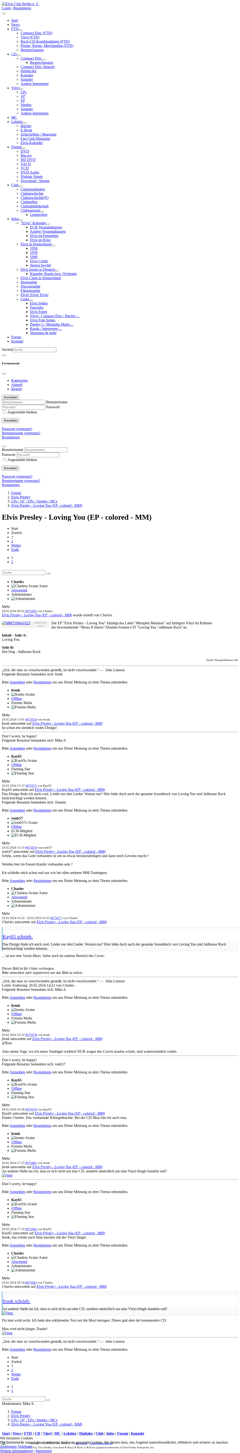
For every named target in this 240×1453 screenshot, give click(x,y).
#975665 (31, 611)
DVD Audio (30, 172)
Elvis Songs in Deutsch (38, 269)
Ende (15, 550)
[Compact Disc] (43, 59)
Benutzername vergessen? (21, 433)
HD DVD (28, 160)
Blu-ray (26, 155)
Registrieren (22, 8)
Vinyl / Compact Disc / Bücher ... (54, 316)
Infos (15, 219)
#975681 (31, 1163)
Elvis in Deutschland (36, 244)
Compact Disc (31, 58)
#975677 (56, 918)
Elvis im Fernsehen (44, 236)
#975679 (31, 1109)
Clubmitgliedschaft (35, 206)
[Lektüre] (24, 123)
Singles (26, 105)
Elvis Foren (38, 312)
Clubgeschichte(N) (35, 198)
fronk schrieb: (16, 1301)
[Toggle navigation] (4, 355)
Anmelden (10, 420)
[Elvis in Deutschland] (53, 245)
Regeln (16, 389)
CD (14, 54)
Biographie (29, 282)
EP (23, 101)
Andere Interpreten (35, 84)
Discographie (30, 286)
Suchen (7, 349)
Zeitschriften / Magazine (38, 134)
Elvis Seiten (39, 303)
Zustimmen (8, 1447)
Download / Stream (35, 181)
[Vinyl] (21, 89)
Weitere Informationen (16, 1451)
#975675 (31, 785)
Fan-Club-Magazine (35, 139)
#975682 (31, 1229)
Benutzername (57, 402)
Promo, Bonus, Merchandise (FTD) (47, 46)
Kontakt (17, 341)
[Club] (20, 186)
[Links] (31, 300)
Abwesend (19, 590)
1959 (34, 253)
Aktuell (16, 385)
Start (14, 20)
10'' (23, 96)
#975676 (31, 847)
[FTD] (20, 30)
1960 (34, 257)
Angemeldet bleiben (22, 412)
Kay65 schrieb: (18, 936)
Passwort (53, 407)
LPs (23, 92)
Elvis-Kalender (32, 143)
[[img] (7, 1175)
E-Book (26, 130)
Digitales (86, 1433)
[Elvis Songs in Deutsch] (57, 270)
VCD (25, 168)
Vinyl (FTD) (30, 37)
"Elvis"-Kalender (33, 223)
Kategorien (19, 380)
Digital (16, 147)
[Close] (4, 373)
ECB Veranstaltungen (46, 227)
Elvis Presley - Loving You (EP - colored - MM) (37, 615)
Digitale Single (32, 177)
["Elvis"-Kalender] (48, 224)
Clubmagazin (30, 210)
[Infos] (20, 220)
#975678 (31, 1035)
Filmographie (30, 291)
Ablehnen (24, 1447)
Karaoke (27, 75)
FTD (15, 29)
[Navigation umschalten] (4, 13)
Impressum (44, 1451)
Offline (16, 699)
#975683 (31, 1282)
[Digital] (23, 148)
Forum (16, 337)
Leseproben (38, 215)
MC (14, 117)
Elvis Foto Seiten (42, 320)
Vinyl (15, 88)
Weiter (16, 545)
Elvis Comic (39, 261)
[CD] (18, 55)
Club (15, 185)
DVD (25, 151)
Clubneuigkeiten (33, 189)
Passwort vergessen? (17, 429)
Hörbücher (29, 71)
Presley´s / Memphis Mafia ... (51, 324)
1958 (34, 248)
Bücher (26, 126)
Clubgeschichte (32, 193)
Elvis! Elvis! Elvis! (35, 295)
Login (6, 8)
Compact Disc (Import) (38, 67)
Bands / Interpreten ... (46, 329)
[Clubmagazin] (42, 211)
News (15, 25)
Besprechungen (32, 50)
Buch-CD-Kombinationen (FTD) (45, 41)
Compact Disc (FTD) (36, 33)
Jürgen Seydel (40, 265)
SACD (26, 164)
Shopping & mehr (43, 333)
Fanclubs (36, 307)
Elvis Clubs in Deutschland (41, 278)
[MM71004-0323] (16, 623)
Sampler (27, 79)
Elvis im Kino (40, 240)
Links (25, 299)
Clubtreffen (29, 202)
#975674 (31, 719)
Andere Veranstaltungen (48, 231)
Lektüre (17, 122)
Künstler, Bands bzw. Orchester (53, 274)
